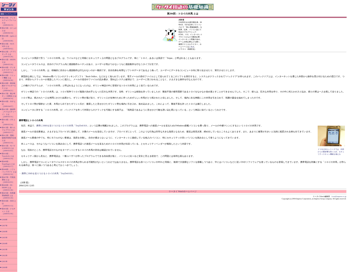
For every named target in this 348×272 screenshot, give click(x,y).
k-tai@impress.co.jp (339, 196)
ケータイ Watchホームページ (183, 191)
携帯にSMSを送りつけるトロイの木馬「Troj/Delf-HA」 (62, 125)
